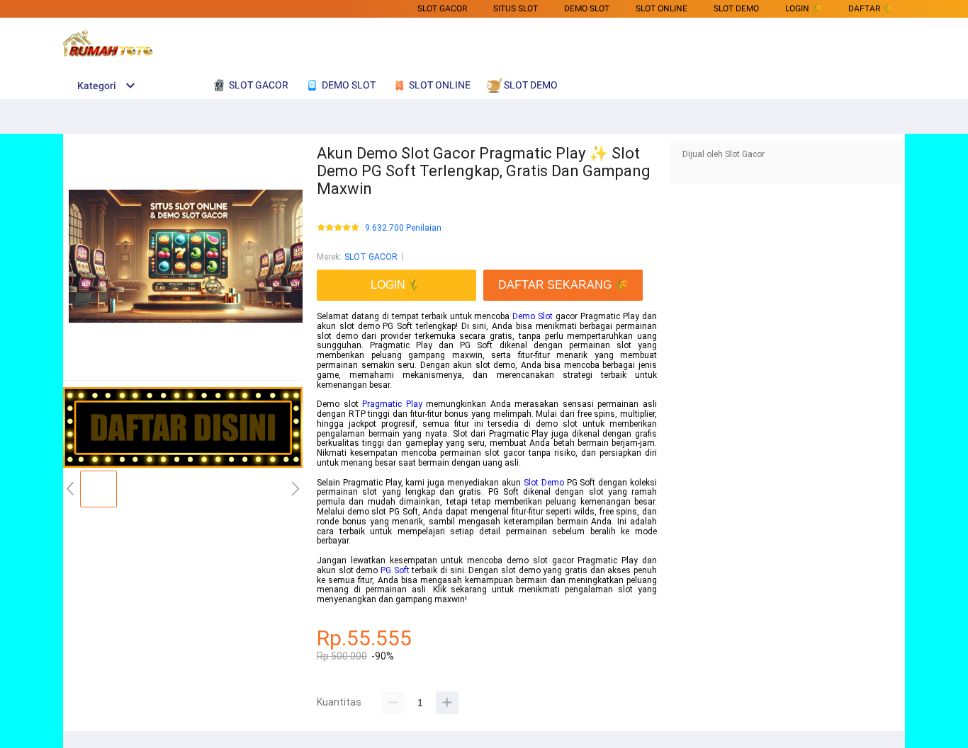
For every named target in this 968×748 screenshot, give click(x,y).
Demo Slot (532, 316)
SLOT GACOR (442, 8)
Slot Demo (544, 483)
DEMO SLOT (586, 8)
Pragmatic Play (392, 404)
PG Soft (395, 570)
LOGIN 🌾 (803, 8)
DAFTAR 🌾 (870, 8)
